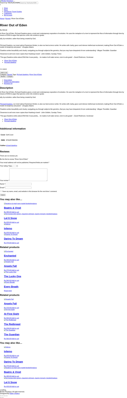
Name (2, 184)
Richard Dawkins (6, 104)
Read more (8, 291)
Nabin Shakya (15, 393)
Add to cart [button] (15, 212)
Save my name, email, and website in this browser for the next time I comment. (29, 191)
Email (2, 187)
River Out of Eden (10, 60)
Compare (10, 76)
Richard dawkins (10, 62)
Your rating (4, 166)
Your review (4, 180)
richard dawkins (11, 145)
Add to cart (4, 72)
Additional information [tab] (11, 82)
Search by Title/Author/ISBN (10, 3)
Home (2, 18)
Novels (7, 18)
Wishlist (3, 76)
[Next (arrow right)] (3, 397)
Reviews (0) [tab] (8, 83)
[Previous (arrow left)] (1, 397)
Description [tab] (8, 80)
